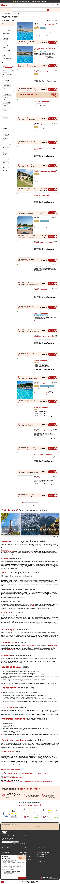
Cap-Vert (20, 777)
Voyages (8, 13)
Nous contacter (23, 852)
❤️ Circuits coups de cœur (43, 852)
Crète (15, 769)
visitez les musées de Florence (28, 645)
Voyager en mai (5, 781)
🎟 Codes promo (41, 861)
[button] (54, 536)
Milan (30, 552)
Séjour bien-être (25, 773)
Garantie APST (23, 854)
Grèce (18, 769)
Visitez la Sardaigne (11, 649)
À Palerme (31, 605)
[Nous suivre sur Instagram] (6, 838)
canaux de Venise (53, 645)
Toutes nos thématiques (7, 783)
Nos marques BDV (6, 852)
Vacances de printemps (46, 781)
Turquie (7, 769)
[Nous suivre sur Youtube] (13, 838)
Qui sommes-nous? (6, 850)
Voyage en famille (5, 773)
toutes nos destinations (19, 783)
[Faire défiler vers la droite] (57, 536)
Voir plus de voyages (30, 505)
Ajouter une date (33, 10)
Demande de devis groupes (26, 859)
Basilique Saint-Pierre (9, 551)
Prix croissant (54, 20)
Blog (3, 854)
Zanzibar (8, 777)
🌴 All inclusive (40, 856)
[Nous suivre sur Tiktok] (10, 838)
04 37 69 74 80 (7, 842)
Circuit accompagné (34, 773)
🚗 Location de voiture (42, 859)
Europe (13, 13)
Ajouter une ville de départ (22, 10)
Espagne (3, 769)
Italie (13, 10)
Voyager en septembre (23, 781)
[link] (53, 5)
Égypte (16, 777)
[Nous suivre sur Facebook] (3, 838)
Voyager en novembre (34, 781)
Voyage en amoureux (15, 773)
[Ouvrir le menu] (57, 5)
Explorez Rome (4, 550)
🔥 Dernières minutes (42, 850)
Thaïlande (3, 777)
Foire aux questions (24, 850)
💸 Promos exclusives (42, 854)
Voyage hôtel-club (43, 773)
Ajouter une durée (42, 10)
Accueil (3, 13)
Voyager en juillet (13, 781)
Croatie (12, 769)
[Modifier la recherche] (48, 10)
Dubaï (12, 777)
